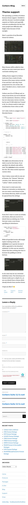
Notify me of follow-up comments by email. (13, 367)
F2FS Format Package (10, 449)
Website (4, 350)
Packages (5, 482)
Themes (20, 292)
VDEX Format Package (10, 440)
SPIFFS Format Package (11, 443)
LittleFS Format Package (11, 436)
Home (4, 474)
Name (4, 335)
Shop (3, 497)
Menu (23, 5)
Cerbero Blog (8, 6)
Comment (5, 311)
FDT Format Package (10, 434)
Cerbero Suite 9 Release (11, 430)
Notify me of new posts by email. (10, 371)
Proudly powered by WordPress (17, 502)
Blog (3, 489)
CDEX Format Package (10, 438)
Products (5, 478)
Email (4, 343)
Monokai (20, 290)
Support (4, 493)
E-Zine (4, 485)
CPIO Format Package (10, 432)
